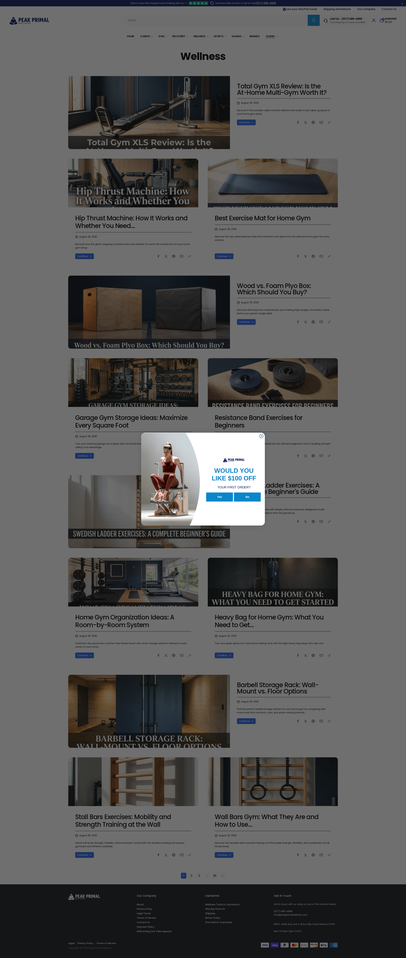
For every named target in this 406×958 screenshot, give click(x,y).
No (247, 497)
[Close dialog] (261, 436)
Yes (219, 497)
